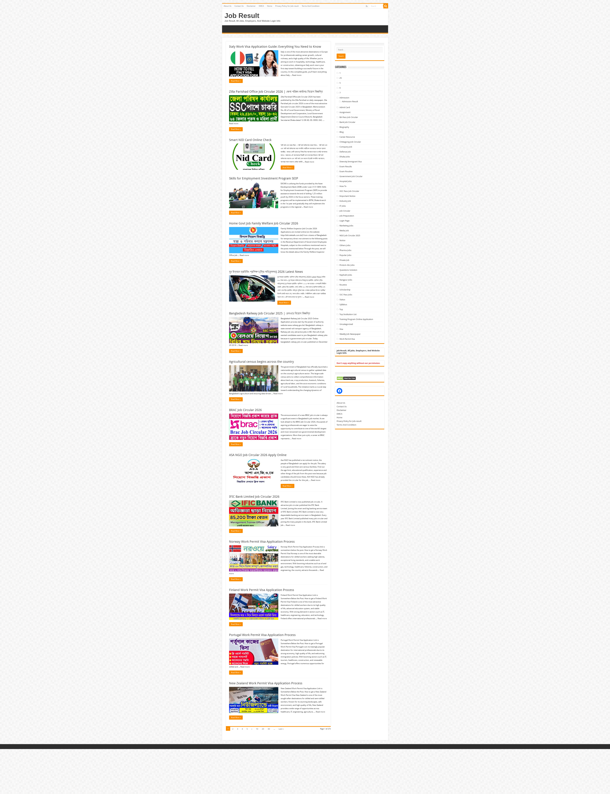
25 (340, 78)
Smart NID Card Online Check (250, 140)
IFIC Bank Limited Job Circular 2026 (254, 496)
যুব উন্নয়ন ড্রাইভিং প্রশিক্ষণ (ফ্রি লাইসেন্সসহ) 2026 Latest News (266, 272)
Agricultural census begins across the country (261, 362)
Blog (341, 132)
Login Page (344, 221)
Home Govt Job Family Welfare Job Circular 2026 (263, 223)
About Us (227, 6)
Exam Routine (345, 171)
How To (342, 186)
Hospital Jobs (345, 181)
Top (341, 309)
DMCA (261, 6)
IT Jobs (342, 206)
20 (263, 729)
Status (342, 299)
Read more (296, 75)
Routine (343, 285)
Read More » (236, 81)
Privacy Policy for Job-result (287, 6)
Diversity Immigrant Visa (350, 161)
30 (269, 729)
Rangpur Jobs (345, 280)
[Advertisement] (95, 771)
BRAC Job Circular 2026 (245, 410)
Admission (344, 97)
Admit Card (344, 107)
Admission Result (350, 101)
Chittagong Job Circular (350, 142)
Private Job (344, 260)
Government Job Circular (351, 176)
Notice (342, 240)
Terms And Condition (310, 6)
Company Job (345, 147)
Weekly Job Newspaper (350, 334)
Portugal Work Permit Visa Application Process (262, 635)
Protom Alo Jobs (347, 265)
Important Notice (347, 196)
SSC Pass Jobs (345, 294)
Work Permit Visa (347, 339)
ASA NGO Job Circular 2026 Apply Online (258, 455)
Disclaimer (251, 6)
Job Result (241, 15)
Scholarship (344, 290)
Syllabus (343, 304)
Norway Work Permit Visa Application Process (262, 541)
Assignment (344, 112)
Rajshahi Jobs (345, 275)
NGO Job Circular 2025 (349, 235)
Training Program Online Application (356, 319)
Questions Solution (348, 270)
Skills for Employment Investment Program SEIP (263, 178)
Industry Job (345, 201)
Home (269, 6)
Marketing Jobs (346, 225)
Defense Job (345, 152)
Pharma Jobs (345, 250)
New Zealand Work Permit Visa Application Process (265, 683)
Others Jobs (344, 245)
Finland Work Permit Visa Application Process (261, 590)
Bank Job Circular (347, 122)
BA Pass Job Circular (348, 117)
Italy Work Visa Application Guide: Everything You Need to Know (275, 46)
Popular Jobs (345, 255)
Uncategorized (346, 324)
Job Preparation (346, 216)
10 (257, 729)
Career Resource (347, 137)
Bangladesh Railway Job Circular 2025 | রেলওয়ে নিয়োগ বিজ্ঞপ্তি (269, 313)
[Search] (385, 6)
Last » (281, 729)
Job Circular (344, 211)
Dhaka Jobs (344, 156)
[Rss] (367, 6)
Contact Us (239, 6)
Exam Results (345, 166)
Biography (344, 127)
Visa (341, 329)
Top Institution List (347, 314)
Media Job (344, 230)
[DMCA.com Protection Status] (346, 378)
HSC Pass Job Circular (349, 191)
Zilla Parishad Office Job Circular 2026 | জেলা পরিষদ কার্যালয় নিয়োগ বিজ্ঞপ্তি (276, 91)
